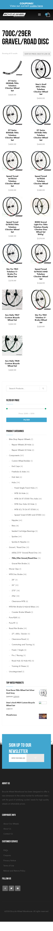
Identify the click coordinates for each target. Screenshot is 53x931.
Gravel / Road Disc (17, 547)
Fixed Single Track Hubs (24, 488)
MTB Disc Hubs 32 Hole (24, 504)
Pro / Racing (17, 655)
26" (13, 585)
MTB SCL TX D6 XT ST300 (25, 510)
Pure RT (12, 623)
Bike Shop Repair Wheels (19, 439)
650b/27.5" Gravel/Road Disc (25, 553)
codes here (36, 5)
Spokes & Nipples (19, 542)
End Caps (16, 466)
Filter (27, 420)
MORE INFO (12, 93)
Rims (13, 526)
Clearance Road (19, 639)
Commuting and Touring (22, 645)
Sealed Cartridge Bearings (23, 531)
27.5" (14, 591)
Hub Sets (15, 477)
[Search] (43, 388)
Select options (12, 88)
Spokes (15, 537)
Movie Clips (14, 569)
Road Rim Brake (16, 628)
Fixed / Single (18, 650)
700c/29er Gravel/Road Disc (24, 558)
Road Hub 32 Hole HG (21, 661)
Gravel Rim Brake (19, 564)
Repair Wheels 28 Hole (21, 445)
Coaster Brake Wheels (21, 612)
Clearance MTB (18, 601)
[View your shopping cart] (48, 15)
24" (13, 580)
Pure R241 (13, 618)
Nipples (15, 520)
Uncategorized (15, 672)
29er (14, 596)
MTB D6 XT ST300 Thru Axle (26, 499)
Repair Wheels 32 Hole (21, 450)
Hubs (14, 483)
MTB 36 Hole (19, 493)
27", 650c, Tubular (19, 634)
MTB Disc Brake (16, 574)
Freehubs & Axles (19, 472)
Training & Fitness (19, 666)
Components (14, 455)
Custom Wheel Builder (21, 461)
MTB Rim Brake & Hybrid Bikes (22, 607)
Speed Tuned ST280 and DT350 (27, 515)
